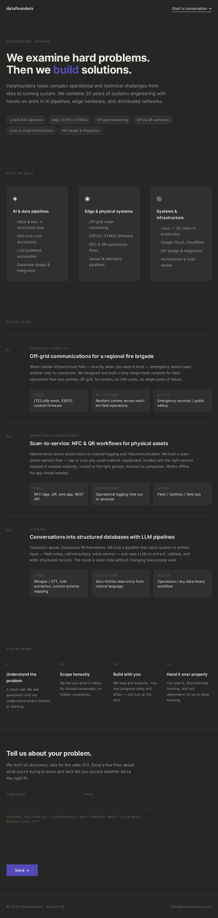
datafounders (19, 8)
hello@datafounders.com (191, 906)
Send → (22, 870)
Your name (16, 794)
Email (88, 794)
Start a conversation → (192, 8)
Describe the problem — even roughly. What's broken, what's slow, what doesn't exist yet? (73, 819)
